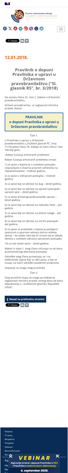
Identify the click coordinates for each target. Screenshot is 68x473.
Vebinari (9, 447)
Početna (9, 431)
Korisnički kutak (12, 450)
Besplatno (9, 439)
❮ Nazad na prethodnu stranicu (25, 299)
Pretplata (9, 443)
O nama (8, 435)
